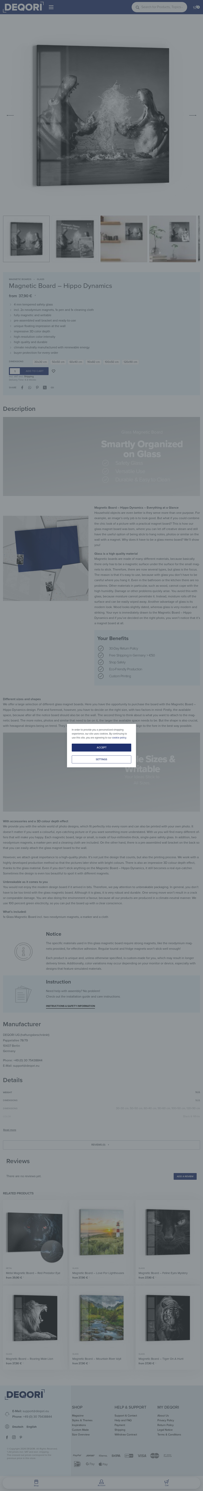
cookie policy (119, 737)
